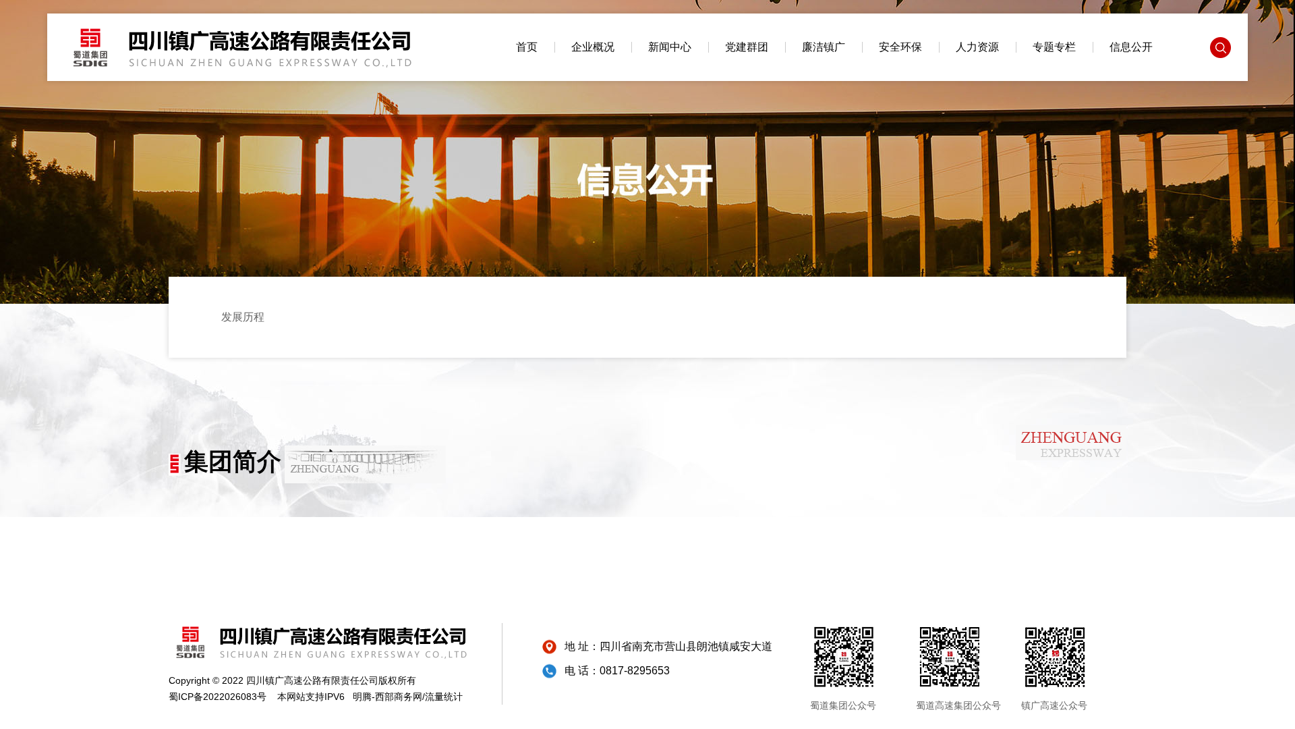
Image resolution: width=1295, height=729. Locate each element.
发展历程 (242, 317)
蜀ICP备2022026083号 (217, 696)
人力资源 (977, 47)
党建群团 (746, 47)
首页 (527, 47)
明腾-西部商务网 (387, 696)
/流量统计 (442, 696)
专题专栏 (1054, 47)
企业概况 (592, 47)
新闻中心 (669, 47)
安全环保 (900, 47)
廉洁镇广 (823, 47)
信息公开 (1131, 47)
